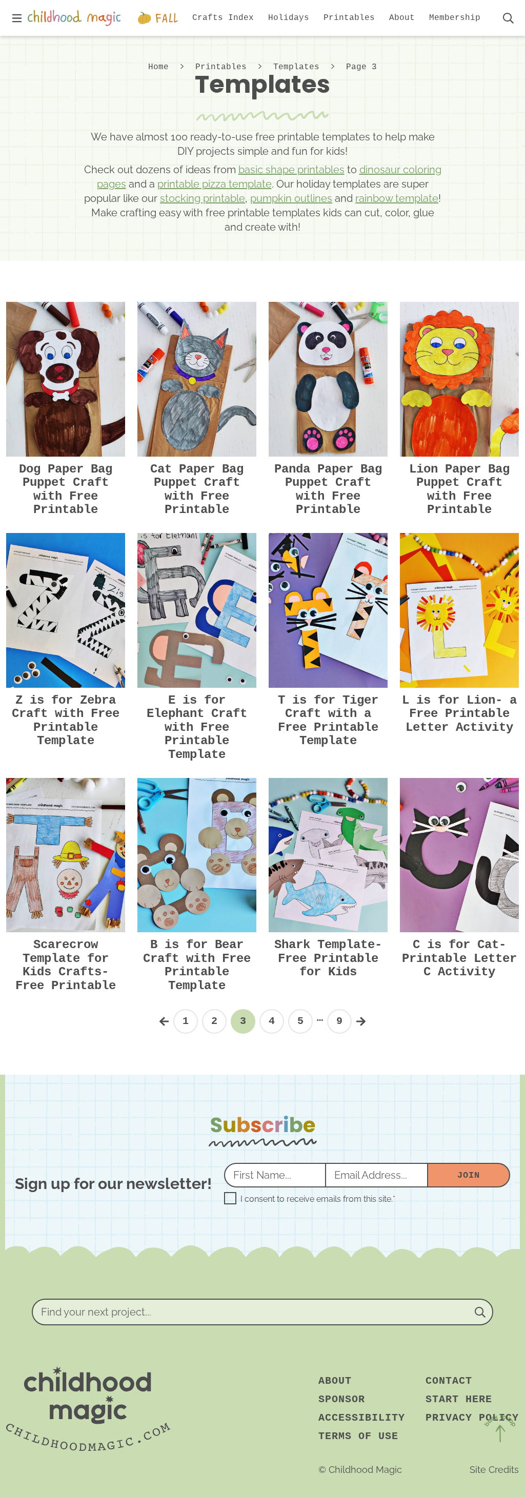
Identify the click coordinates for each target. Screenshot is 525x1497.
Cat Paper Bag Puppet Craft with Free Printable (197, 489)
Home (158, 67)
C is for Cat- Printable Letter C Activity (459, 958)
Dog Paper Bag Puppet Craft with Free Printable (65, 489)
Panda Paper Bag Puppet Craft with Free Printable (328, 489)
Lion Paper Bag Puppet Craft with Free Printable (459, 489)
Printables (221, 67)
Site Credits (494, 1469)
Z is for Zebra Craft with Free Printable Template (65, 720)
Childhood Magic (76, 18)
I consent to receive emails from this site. (317, 1199)
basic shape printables (291, 169)
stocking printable (202, 198)
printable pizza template (214, 184)
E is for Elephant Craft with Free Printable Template (197, 727)
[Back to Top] (499, 1430)
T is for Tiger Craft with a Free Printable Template (328, 720)
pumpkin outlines (291, 198)
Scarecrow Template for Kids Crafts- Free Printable (65, 965)
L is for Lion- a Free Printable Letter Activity (459, 713)
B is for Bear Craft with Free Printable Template (197, 965)
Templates (296, 67)
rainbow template (396, 198)
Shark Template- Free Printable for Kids (328, 958)
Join (468, 1175)
